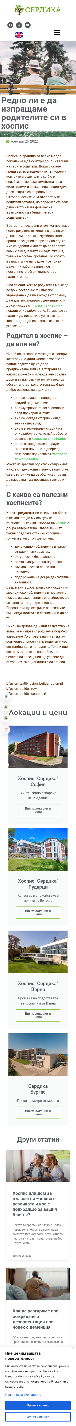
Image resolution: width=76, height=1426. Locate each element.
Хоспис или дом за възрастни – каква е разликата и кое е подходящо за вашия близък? (35, 1204)
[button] (6, 696)
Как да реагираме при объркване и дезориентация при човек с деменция (35, 1319)
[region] (38, 1386)
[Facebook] (10, 25)
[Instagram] (19, 25)
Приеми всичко (38, 1405)
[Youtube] (28, 25)
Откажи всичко (38, 1417)
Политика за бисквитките (23, 1394)
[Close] (73, 1348)
